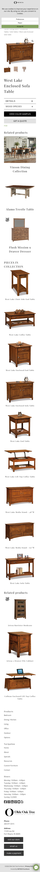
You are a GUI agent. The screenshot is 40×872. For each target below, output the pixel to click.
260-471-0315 (9, 824)
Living (6, 724)
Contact (7, 770)
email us (13, 846)
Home (6, 748)
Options (7, 737)
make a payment (14, 853)
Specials (7, 757)
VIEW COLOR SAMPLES (20, 114)
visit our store (14, 839)
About (6, 752)
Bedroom (7, 715)
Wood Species (14, 106)
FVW (5, 126)
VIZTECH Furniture (23, 869)
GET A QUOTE (20, 121)
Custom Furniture (11, 765)
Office (6, 728)
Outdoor (7, 733)
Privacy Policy (29, 866)
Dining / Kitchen (10, 720)
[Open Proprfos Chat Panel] (36, 867)
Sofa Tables (14, 32)
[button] (32, 41)
